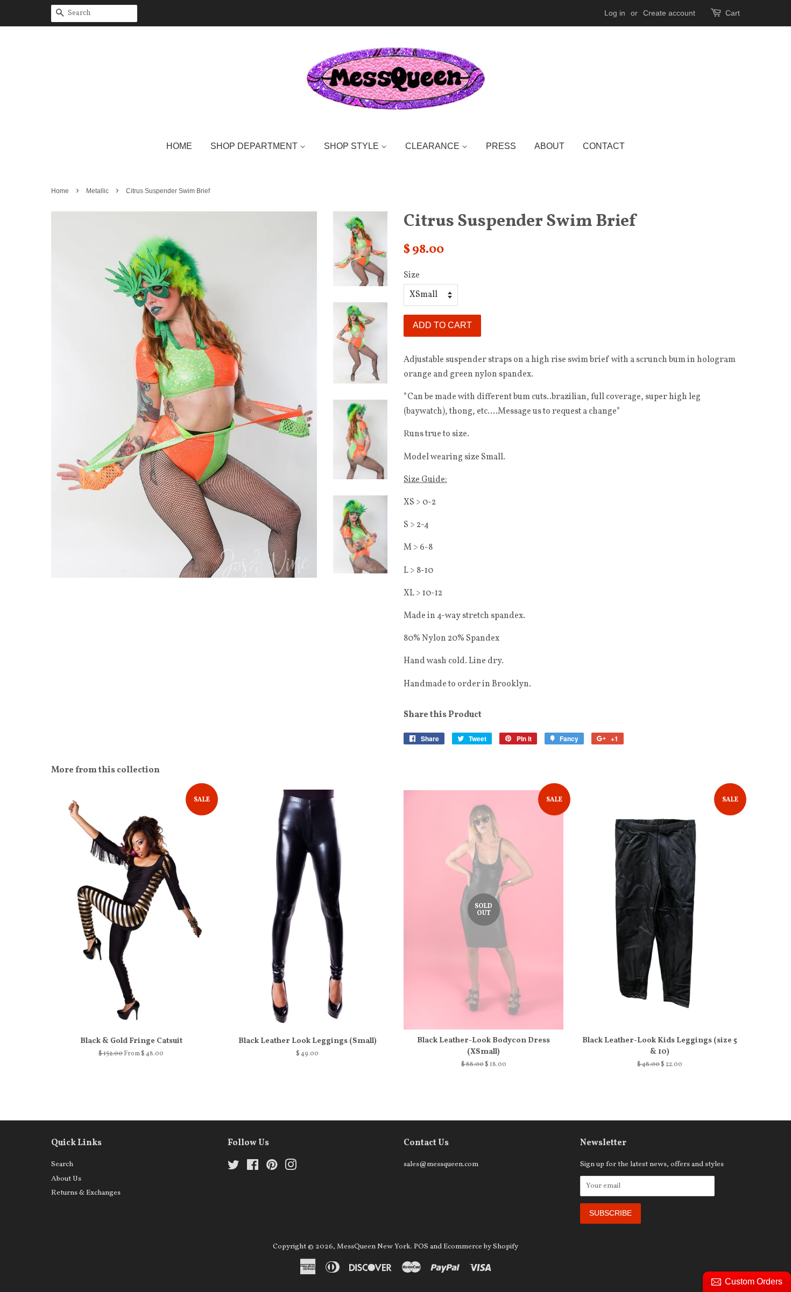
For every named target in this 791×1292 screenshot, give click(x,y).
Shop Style (352, 146)
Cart (732, 13)
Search (62, 1164)
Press (501, 146)
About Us (66, 1179)
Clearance (433, 146)
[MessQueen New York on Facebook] (252, 1167)
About (549, 146)
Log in (614, 13)
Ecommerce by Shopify (480, 1246)
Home (179, 146)
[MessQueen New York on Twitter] (233, 1167)
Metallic (97, 191)
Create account (669, 13)
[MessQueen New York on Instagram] (290, 1167)
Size (412, 275)
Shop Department (255, 146)
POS (421, 1246)
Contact (604, 146)
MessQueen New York (374, 1246)
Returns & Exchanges (86, 1193)
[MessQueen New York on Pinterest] (272, 1167)
